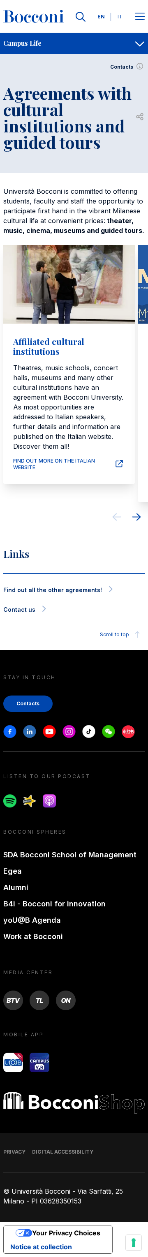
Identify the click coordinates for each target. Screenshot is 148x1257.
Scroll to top (114, 634)
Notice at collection (41, 1247)
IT (120, 16)
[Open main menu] (140, 17)
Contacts (121, 67)
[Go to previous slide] (117, 518)
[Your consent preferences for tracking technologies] (133, 1242)
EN (101, 16)
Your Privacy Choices (66, 1233)
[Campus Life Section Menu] (140, 43)
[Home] (33, 17)
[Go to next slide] (136, 518)
